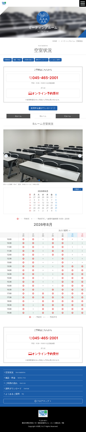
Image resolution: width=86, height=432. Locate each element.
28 (52, 208)
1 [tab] (39, 180)
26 (43, 208)
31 (34, 210)
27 (47, 208)
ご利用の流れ (28, 60)
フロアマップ (43, 401)
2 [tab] (43, 180)
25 (39, 208)
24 (34, 208)
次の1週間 (63, 230)
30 (30, 210)
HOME (54, 41)
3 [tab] (47, 180)
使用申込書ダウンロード (42, 108)
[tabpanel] (43, 155)
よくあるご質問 (55, 60)
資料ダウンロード (41, 60)
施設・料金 (17, 60)
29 (56, 208)
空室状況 (7, 60)
